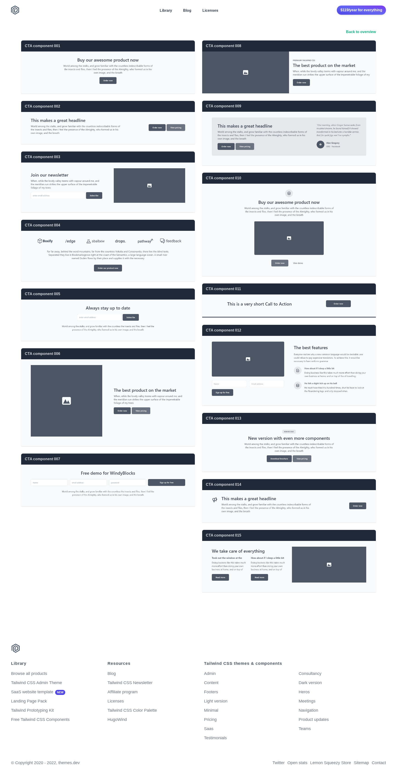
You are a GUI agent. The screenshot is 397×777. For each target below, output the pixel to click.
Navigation (308, 710)
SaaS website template (37, 692)
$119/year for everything (361, 10)
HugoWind (117, 719)
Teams (305, 728)
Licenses (210, 10)
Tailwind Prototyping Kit (32, 710)
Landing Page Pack (29, 701)
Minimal (211, 710)
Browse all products (29, 673)
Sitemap (361, 762)
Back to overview (361, 32)
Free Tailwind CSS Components (40, 719)
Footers (211, 692)
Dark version (310, 682)
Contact (379, 762)
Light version (215, 701)
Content (211, 682)
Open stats (297, 762)
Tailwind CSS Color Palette (132, 710)
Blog (187, 10)
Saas (208, 728)
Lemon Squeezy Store (330, 762)
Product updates (314, 719)
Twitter (278, 762)
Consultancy (310, 673)
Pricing (210, 719)
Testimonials (215, 738)
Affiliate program (123, 692)
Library (166, 10)
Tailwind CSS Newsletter (130, 682)
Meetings (307, 701)
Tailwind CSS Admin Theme (36, 682)
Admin (210, 673)
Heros (304, 692)
